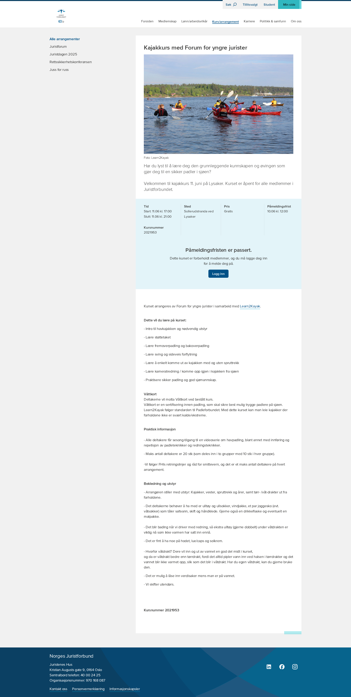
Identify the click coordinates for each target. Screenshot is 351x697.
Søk (229, 4)
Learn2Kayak (250, 306)
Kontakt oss (58, 689)
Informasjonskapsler (124, 689)
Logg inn (218, 274)
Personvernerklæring (88, 689)
